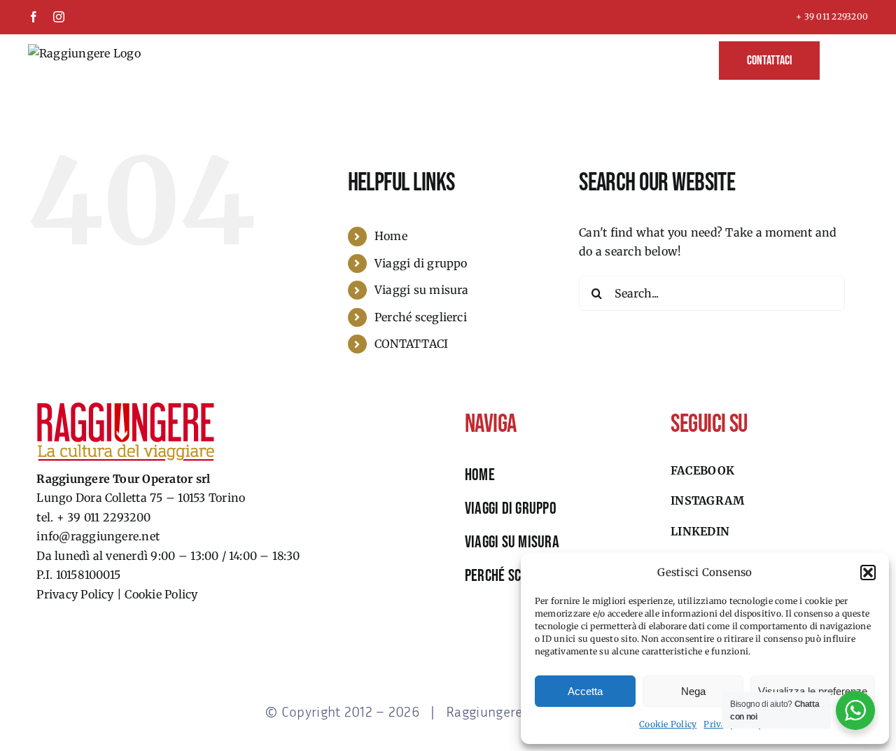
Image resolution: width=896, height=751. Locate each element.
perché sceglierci (516, 576)
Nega (693, 691)
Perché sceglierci (420, 317)
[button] (868, 573)
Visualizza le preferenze (812, 691)
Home (390, 236)
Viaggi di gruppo (421, 263)
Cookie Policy (667, 724)
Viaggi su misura (421, 290)
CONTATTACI (411, 344)
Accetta (585, 691)
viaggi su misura (512, 542)
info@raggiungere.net (98, 536)
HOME (480, 475)
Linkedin (700, 531)
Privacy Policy (74, 594)
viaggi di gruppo (510, 508)
